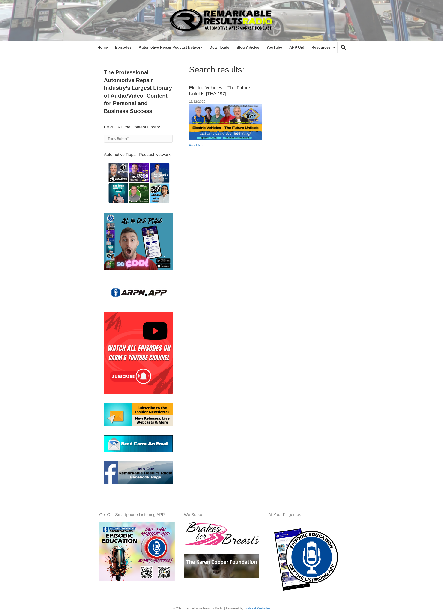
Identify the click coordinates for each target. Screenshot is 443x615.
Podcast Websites (257, 608)
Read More (197, 145)
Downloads (219, 47)
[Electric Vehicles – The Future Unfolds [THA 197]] (225, 122)
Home (102, 47)
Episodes (123, 47)
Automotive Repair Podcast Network (170, 47)
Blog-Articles (247, 47)
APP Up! (296, 47)
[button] (343, 48)
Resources (321, 47)
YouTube (274, 47)
